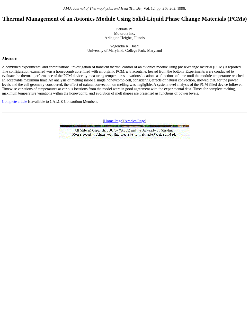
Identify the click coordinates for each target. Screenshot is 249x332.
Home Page (113, 121)
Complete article (14, 101)
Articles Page (134, 121)
